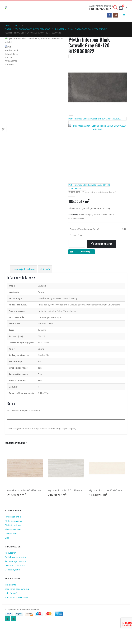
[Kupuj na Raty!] (81, 251)
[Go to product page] (25, 468)
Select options (38, 455)
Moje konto (10, 584)
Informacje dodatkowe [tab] (24, 269)
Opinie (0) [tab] (45, 269)
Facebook (7, 618)
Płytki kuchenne (13, 516)
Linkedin (13, 618)
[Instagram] (115, 15)
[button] (115, 7)
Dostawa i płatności (15, 565)
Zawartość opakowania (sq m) (84, 229)
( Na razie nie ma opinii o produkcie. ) (99, 192)
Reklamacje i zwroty (15, 561)
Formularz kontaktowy (16, 597)
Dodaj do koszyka (103, 243)
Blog (7, 537)
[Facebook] (109, 15)
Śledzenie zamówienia (17, 589)
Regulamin (10, 552)
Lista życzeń (11, 593)
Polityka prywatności (15, 557)
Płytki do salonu (13, 525)
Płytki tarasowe (13, 529)
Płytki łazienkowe (14, 521)
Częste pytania (12, 569)
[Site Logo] (14, 11)
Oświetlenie (11, 533)
